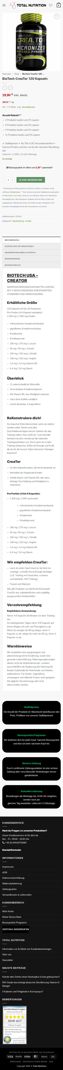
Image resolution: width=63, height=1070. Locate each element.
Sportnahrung (18, 221)
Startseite (6, 74)
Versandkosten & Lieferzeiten (16, 895)
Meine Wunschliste (11, 917)
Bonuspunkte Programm (14, 922)
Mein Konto (8, 911)
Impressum (8, 867)
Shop (16, 74)
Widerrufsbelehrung (12, 883)
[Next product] (5, 88)
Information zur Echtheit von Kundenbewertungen (26, 949)
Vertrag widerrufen (15, 929)
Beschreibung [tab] (12, 240)
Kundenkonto (15, 192)
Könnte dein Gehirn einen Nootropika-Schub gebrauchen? (31, 977)
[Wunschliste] (50, 5)
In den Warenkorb (30, 180)
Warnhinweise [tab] (12, 259)
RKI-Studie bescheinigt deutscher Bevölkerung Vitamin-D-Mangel (31, 984)
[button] (4, 5)
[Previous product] (10, 88)
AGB (4, 872)
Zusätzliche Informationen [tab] (19, 246)
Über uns (6, 954)
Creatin (28, 221)
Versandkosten (28, 107)
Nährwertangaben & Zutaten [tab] (20, 252)
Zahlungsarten (9, 889)
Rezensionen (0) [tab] (13, 265)
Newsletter (7, 960)
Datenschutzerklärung (13, 878)
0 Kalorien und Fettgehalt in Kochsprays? (22, 991)
